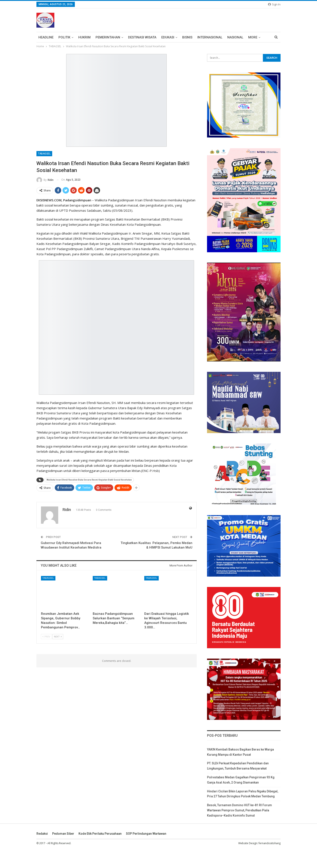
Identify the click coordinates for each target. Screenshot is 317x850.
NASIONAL (235, 37)
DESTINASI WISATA (142, 37)
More (252, 37)
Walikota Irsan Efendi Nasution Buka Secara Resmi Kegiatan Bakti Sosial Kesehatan (89, 480)
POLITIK (64, 37)
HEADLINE (45, 37)
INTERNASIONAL (209, 37)
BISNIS (187, 37)
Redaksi (42, 833)
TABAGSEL (44, 153)
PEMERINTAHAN (108, 37)
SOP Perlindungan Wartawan (146, 833)
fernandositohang (270, 843)
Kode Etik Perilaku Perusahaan (100, 833)
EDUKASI (167, 37)
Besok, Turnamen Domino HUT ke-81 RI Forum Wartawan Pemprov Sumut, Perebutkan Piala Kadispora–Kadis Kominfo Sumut (239, 810)
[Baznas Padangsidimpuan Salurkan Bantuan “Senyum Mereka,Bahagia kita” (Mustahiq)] (117, 592)
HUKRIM (84, 37)
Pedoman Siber (63, 833)
